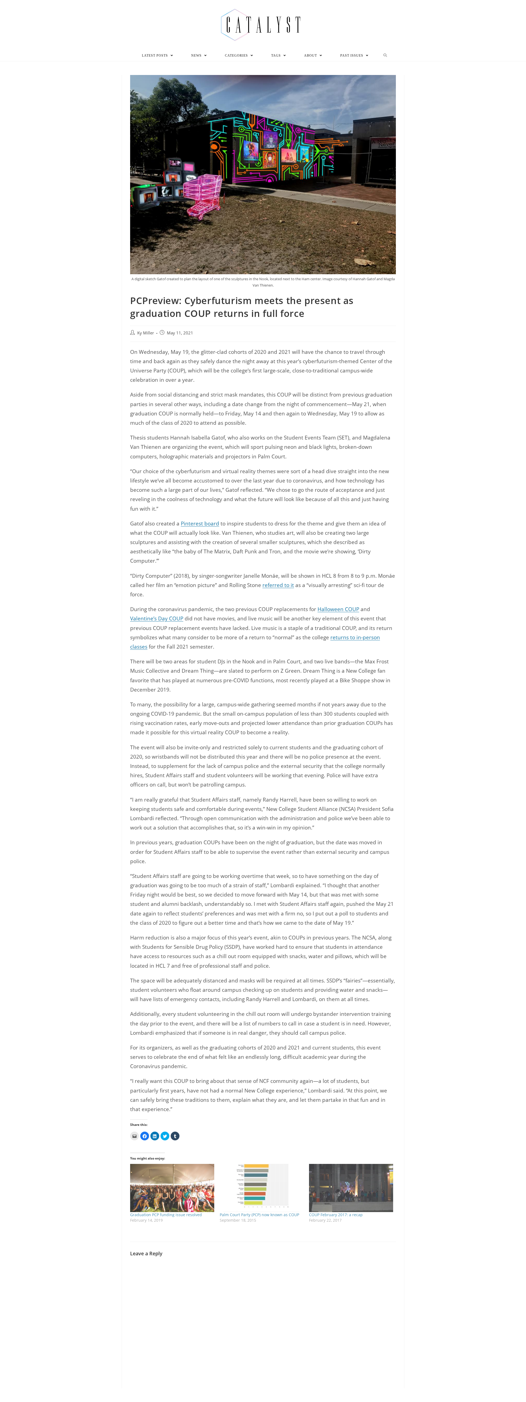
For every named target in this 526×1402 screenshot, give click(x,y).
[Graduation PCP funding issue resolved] (172, 1188)
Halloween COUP (338, 609)
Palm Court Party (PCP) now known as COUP (259, 1214)
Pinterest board (200, 523)
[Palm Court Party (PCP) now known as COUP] (262, 1188)
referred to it (278, 585)
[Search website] (385, 55)
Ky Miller (145, 333)
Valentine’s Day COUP (156, 618)
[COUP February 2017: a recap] (351, 1188)
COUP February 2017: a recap (336, 1214)
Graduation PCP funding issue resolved (166, 1214)
